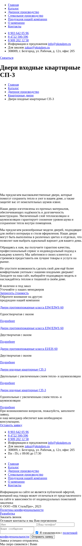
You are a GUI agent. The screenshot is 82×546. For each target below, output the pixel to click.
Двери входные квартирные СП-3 (23, 369)
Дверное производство (23, 12)
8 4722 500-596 (18, 36)
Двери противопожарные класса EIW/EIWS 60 (31, 307)
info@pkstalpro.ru (59, 44)
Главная (13, 5)
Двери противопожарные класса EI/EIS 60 (29, 348)
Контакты (14, 26)
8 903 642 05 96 (18, 33)
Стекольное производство (25, 15)
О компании (16, 22)
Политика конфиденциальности (22, 510)
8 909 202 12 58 (18, 40)
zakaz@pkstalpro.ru (37, 47)
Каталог (13, 8)
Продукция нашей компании (27, 19)
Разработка (7, 513)
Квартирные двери (21, 95)
